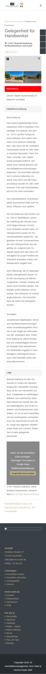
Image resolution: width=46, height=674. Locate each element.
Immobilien (18, 21)
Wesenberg (12, 636)
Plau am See (12, 640)
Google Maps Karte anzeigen (23, 473)
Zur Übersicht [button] (12, 52)
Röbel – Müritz (13, 626)
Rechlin (10, 643)
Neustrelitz (11, 616)
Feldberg (10, 623)
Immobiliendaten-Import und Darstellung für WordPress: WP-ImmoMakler (20, 508)
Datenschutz (12, 598)
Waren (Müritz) (13, 630)
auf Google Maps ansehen (25, 494)
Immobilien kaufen (15, 574)
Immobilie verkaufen (16, 577)
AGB (8, 605)
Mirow (9, 633)
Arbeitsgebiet (12, 581)
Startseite (8, 21)
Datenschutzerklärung (22, 468)
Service (10, 584)
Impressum (11, 602)
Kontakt (10, 595)
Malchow (10, 620)
